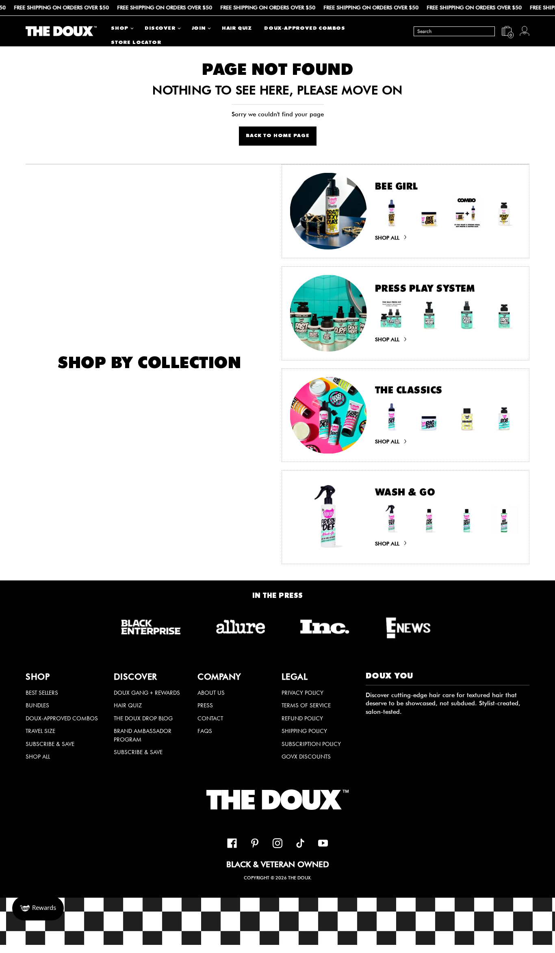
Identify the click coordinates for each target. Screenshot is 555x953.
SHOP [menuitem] (119, 28)
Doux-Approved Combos (62, 718)
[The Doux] (61, 31)
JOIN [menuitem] (199, 28)
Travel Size (40, 731)
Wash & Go (405, 493)
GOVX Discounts (306, 756)
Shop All (38, 756)
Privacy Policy (302, 692)
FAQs (204, 731)
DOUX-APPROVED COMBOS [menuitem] (304, 28)
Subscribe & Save (50, 744)
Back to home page (278, 136)
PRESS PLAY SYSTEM (425, 289)
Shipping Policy (304, 731)
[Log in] (524, 31)
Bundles (37, 705)
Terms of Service (306, 705)
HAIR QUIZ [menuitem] (237, 28)
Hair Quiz (128, 705)
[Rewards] (38, 908)
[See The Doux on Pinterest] (255, 844)
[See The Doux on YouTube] (323, 844)
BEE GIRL (396, 187)
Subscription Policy (311, 744)
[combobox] (454, 31)
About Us (211, 692)
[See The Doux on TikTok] (300, 844)
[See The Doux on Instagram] (277, 844)
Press (205, 705)
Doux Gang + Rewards (147, 692)
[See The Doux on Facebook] (232, 844)
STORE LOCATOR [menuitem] (136, 43)
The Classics (408, 391)
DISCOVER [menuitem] (160, 28)
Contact (210, 718)
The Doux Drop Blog (143, 718)
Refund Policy (302, 718)
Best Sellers (42, 692)
